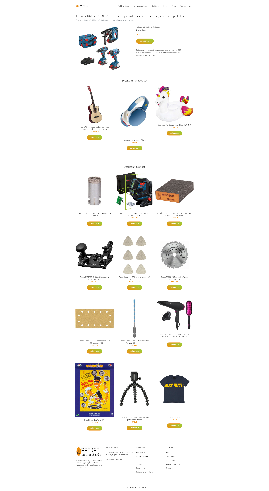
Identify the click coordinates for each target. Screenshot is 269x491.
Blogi (174, 6)
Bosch (157, 27)
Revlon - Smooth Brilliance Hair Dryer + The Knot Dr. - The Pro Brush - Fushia (174, 335)
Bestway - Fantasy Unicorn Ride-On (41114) (174, 125)
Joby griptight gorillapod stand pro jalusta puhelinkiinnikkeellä (134, 418)
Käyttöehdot (170, 460)
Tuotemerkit (185, 6)
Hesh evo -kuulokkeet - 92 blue (134, 140)
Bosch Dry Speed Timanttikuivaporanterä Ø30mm (95, 214)
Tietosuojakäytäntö (173, 464)
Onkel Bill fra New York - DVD (95, 420)
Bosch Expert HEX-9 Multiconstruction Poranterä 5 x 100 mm (134, 342)
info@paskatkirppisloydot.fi (116, 459)
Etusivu (78, 20)
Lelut (165, 6)
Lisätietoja (144, 41)
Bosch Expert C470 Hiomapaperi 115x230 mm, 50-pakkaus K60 (94, 342)
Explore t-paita (174, 417)
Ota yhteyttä (170, 456)
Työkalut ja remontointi (144, 472)
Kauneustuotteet (140, 6)
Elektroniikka (123, 6)
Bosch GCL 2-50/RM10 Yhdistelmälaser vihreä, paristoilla (135, 214)
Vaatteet (139, 476)
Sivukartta (169, 468)
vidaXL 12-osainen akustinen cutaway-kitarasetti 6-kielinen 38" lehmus (94, 128)
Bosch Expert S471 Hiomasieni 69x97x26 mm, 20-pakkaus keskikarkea (174, 214)
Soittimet (155, 6)
